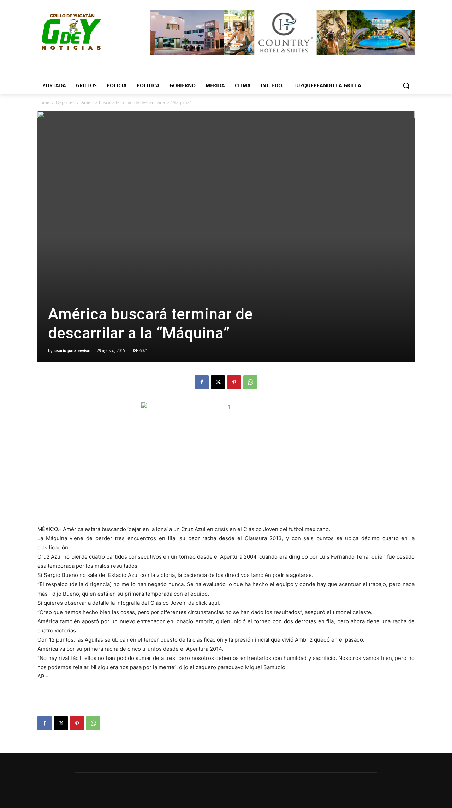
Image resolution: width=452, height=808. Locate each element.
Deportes (65, 102)
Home (43, 102)
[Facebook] (202, 382)
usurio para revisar (72, 350)
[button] (406, 85)
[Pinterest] (234, 382)
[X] (218, 382)
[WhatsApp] (250, 382)
